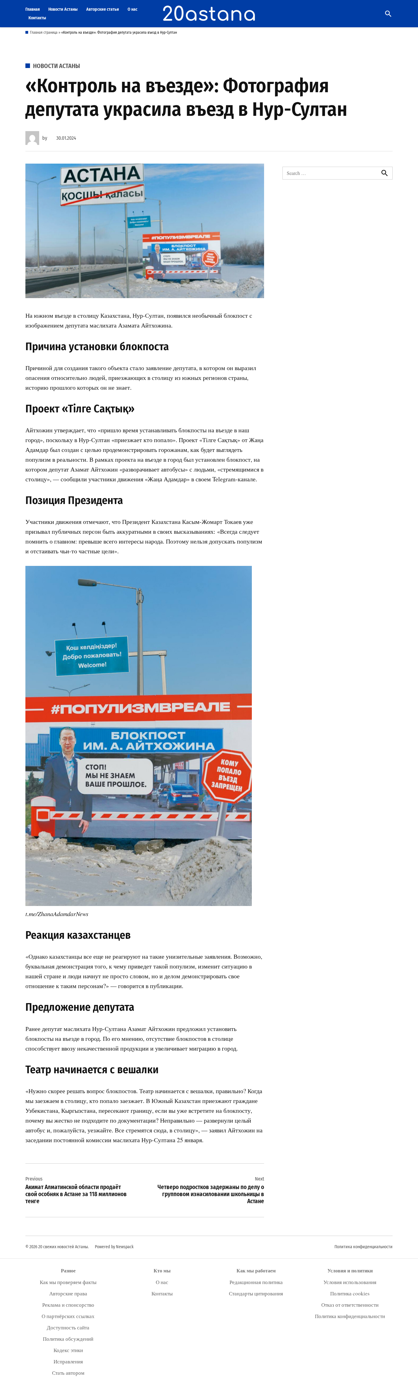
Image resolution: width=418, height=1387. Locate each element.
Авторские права (68, 1293)
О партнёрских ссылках (68, 1316)
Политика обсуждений (68, 1338)
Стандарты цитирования (256, 1293)
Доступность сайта (68, 1327)
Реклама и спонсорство (68, 1304)
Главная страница (44, 32)
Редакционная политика (256, 1282)
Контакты (37, 18)
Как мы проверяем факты (68, 1282)
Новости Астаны (63, 9)
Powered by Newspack (114, 1246)
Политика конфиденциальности (363, 1246)
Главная (32, 9)
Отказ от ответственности (350, 1304)
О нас (132, 9)
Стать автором (68, 1372)
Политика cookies (350, 1293)
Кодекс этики (68, 1350)
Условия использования (349, 1282)
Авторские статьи (102, 9)
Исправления (68, 1361)
